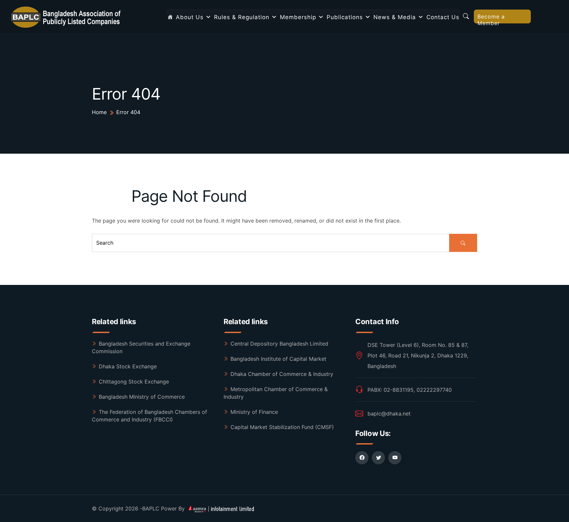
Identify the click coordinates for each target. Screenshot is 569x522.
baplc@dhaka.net (389, 413)
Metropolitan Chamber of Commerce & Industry (276, 393)
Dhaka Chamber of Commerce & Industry (281, 374)
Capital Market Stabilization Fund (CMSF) (282, 427)
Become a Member (491, 18)
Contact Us (442, 17)
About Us (189, 17)
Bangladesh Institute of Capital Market (278, 358)
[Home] (170, 17)
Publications (345, 17)
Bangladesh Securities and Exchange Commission (141, 347)
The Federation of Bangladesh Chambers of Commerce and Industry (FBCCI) (149, 416)
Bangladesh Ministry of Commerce (142, 396)
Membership (298, 17)
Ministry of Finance (254, 412)
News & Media (394, 17)
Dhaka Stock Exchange (128, 366)
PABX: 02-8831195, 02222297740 (409, 389)
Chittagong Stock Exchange (134, 381)
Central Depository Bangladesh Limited (279, 343)
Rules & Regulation (241, 17)
